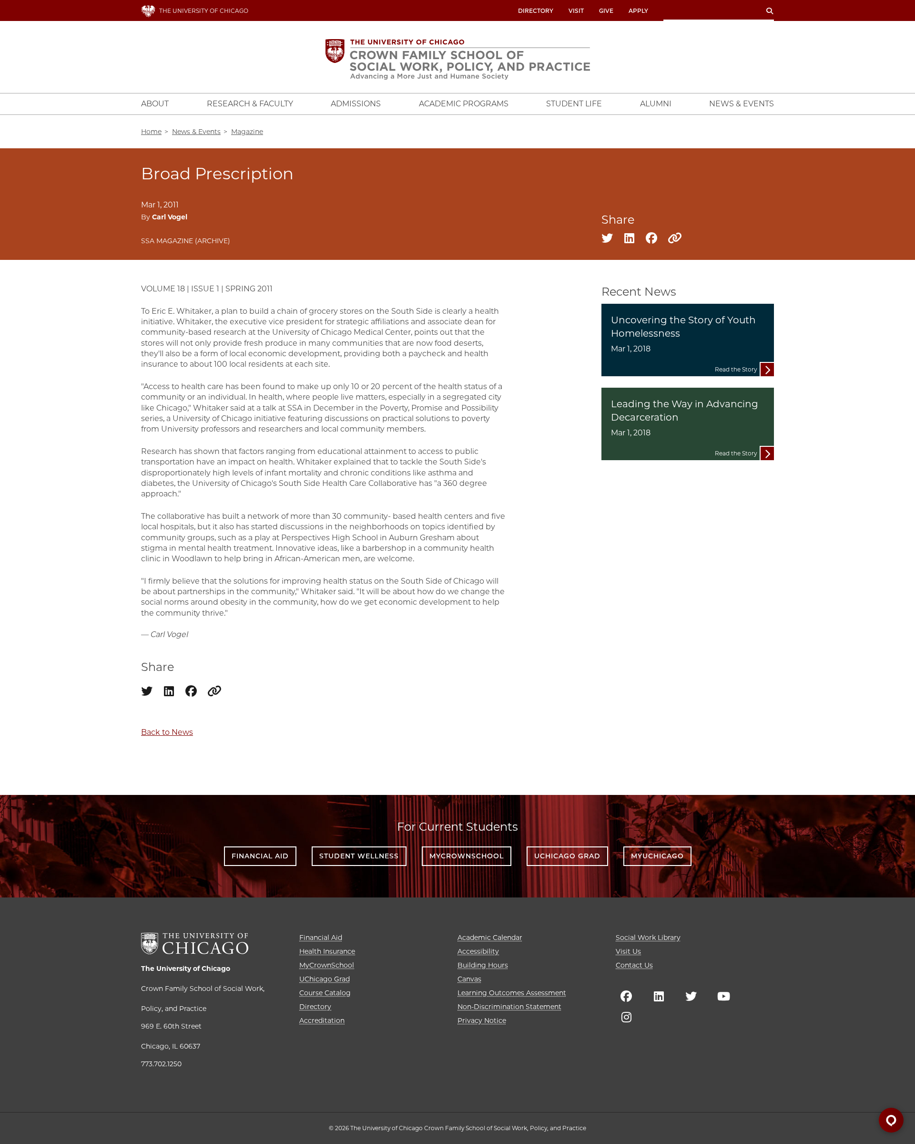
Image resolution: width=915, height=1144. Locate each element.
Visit (576, 10)
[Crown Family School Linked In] (658, 996)
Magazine (247, 131)
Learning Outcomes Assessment (512, 993)
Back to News (167, 732)
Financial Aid (260, 856)
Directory (535, 10)
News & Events (196, 131)
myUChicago (657, 856)
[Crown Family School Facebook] (626, 996)
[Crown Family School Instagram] (626, 1017)
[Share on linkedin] (629, 239)
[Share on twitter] (607, 239)
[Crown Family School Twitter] (691, 996)
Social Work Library (648, 937)
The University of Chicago (185, 968)
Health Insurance (327, 951)
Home (151, 131)
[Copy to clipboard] (671, 239)
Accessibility (478, 951)
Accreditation (322, 1020)
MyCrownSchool (466, 856)
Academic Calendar (490, 937)
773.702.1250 (161, 1064)
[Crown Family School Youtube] (723, 996)
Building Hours (483, 965)
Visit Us (628, 951)
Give (606, 10)
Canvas (469, 979)
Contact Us (634, 965)
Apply (638, 10)
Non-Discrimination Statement (509, 1006)
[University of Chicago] (194, 943)
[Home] (457, 59)
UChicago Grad (567, 856)
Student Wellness (359, 856)
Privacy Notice (482, 1020)
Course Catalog (325, 993)
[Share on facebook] (651, 239)
